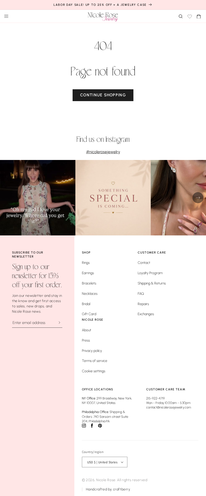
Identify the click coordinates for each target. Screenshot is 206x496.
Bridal (86, 304)
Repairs (143, 304)
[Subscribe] (59, 322)
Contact (144, 263)
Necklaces (89, 294)
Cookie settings (93, 371)
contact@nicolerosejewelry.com (168, 407)
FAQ (141, 294)
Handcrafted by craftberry (108, 489)
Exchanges (146, 314)
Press (86, 340)
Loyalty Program (150, 273)
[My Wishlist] (189, 16)
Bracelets (89, 283)
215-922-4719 (155, 398)
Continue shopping (103, 95)
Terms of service (94, 361)
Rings (86, 263)
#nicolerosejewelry (103, 151)
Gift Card (89, 314)
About (86, 330)
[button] (199, 16)
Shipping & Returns (152, 283)
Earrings (88, 273)
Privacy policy (92, 351)
